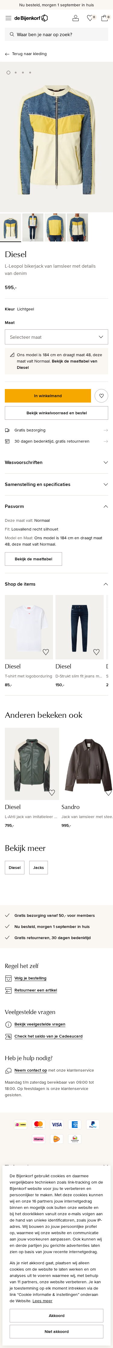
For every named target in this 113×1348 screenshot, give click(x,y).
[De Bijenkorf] (31, 18)
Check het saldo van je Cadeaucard (48, 1036)
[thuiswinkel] (74, 1142)
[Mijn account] (75, 18)
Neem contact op (30, 1070)
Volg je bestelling (30, 978)
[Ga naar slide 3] (23, 72)
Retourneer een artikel (35, 990)
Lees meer (42, 1300)
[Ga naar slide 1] (8, 72)
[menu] (8, 18)
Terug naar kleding (29, 53)
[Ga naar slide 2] (15, 72)
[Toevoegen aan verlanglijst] (101, 396)
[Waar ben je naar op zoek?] (12, 34)
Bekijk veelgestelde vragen (39, 1024)
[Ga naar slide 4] (30, 72)
